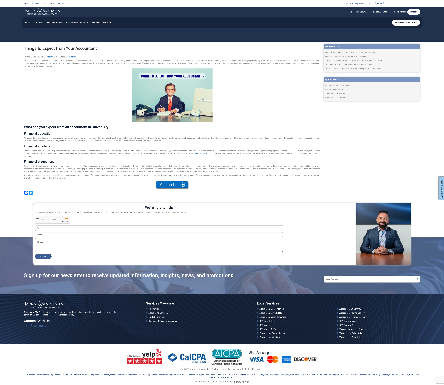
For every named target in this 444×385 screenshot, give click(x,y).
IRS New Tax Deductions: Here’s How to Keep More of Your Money (353, 68)
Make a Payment (399, 12)
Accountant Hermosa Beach (352, 317)
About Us (84, 23)
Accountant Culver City (350, 309)
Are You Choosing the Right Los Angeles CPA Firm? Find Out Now (353, 60)
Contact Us (413, 12)
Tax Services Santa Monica (272, 333)
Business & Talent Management (163, 321)
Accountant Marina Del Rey (352, 313)
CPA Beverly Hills (267, 321)
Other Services (71, 23)
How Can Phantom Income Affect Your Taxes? (345, 56)
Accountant (70, 57)
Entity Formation (156, 317)
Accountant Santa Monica (271, 309)
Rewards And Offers (380, 12)
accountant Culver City (201, 153)
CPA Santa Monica (348, 321)
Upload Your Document (359, 12)
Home (27, 23)
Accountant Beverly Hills (270, 313)
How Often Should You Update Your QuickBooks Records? (350, 52)
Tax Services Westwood (270, 337)
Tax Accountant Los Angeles (352, 329)
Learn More (106, 23)
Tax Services (37, 23)
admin (50, 57)
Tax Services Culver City (350, 333)
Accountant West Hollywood (272, 317)
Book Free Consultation (406, 22)
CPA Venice (264, 325)
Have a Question (442, 187)
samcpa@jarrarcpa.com (359, 3)
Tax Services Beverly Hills (351, 337)
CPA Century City (347, 325)
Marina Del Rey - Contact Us (337, 85)
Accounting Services (54, 23)
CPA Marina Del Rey (268, 329)
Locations (95, 23)
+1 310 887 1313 (57, 3)
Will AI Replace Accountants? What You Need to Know (348, 64)
